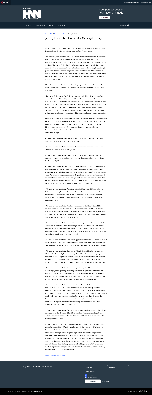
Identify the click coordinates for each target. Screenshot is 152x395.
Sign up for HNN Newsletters (35, 391)
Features (28, 25)
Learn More (106, 381)
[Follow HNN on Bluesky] (128, 25)
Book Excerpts (40, 25)
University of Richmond (144, 2)
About (51, 25)
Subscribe (104, 18)
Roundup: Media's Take (60, 34)
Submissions (61, 25)
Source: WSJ (48, 34)
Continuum (90, 375)
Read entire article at (55, 355)
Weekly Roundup (92, 377)
